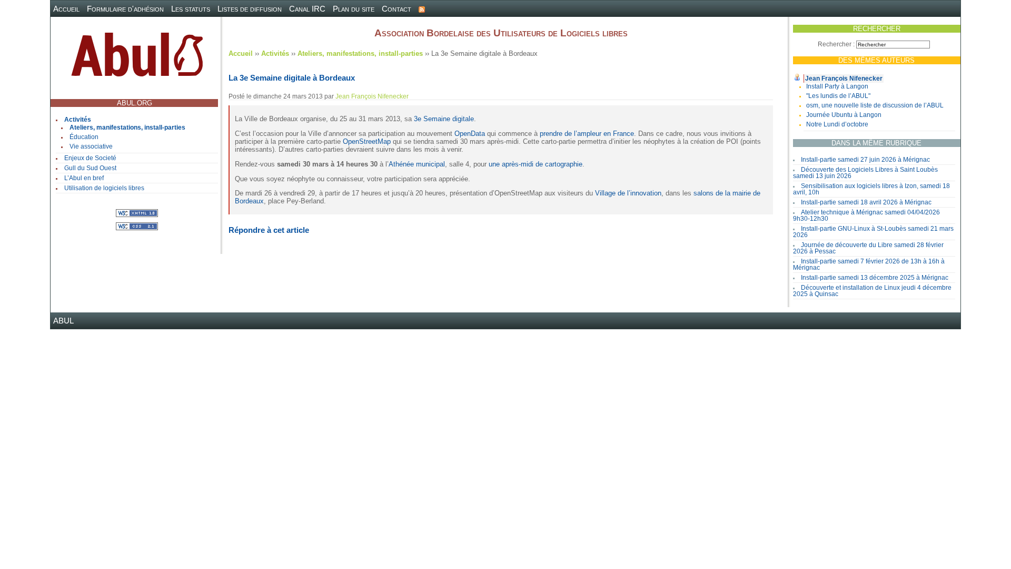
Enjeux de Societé (90, 158)
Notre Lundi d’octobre (837, 124)
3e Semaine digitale (444, 119)
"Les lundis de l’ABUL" (838, 96)
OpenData (469, 134)
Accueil (66, 8)
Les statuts (190, 8)
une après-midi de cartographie (535, 164)
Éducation (84, 137)
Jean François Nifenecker (844, 78)
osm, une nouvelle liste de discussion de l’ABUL (875, 105)
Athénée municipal (417, 164)
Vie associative (91, 146)
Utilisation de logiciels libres (104, 188)
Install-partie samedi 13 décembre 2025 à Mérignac (874, 277)
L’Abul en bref (84, 178)
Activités (77, 119)
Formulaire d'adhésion (125, 8)
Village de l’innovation (628, 193)
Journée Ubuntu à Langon (843, 115)
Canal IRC (307, 8)
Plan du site (353, 8)
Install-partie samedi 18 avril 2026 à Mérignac (866, 202)
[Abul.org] (137, 59)
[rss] (422, 8)
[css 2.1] (137, 226)
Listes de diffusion (249, 8)
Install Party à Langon (837, 86)
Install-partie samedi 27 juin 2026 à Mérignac (865, 159)
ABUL (63, 320)
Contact (396, 8)
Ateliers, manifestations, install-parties (127, 127)
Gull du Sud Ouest (90, 168)
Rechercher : (836, 44)
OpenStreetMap (367, 141)
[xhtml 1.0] (137, 213)
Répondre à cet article (269, 229)
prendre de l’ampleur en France (587, 134)
